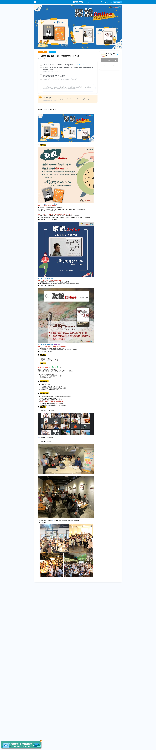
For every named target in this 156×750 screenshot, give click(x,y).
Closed (109, 60)
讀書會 (74, 79)
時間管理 (54, 79)
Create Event (117, 2)
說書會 (67, 79)
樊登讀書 (46, 79)
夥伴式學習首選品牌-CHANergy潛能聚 (54, 76)
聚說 (61, 79)
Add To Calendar (80, 65)
